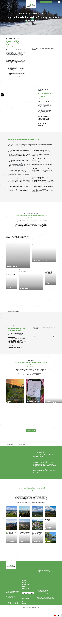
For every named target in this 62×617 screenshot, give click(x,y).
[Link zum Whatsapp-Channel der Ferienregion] (13, 603)
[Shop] (13, 2)
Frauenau (39, 118)
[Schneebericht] (2, 2)
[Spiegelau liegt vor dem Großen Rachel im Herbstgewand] (24, 511)
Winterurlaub (42, 154)
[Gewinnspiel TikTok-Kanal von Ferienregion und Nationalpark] (35, 391)
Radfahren (10, 174)
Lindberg (44, 123)
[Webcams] (10, 2)
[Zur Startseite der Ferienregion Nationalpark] (31, 4)
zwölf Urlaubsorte (36, 170)
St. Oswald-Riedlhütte (45, 122)
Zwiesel (39, 122)
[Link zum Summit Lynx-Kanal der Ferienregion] (19, 603)
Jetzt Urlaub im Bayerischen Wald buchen (13, 76)
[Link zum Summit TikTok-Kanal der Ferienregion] (12, 603)
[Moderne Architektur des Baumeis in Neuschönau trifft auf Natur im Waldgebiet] (50, 276)
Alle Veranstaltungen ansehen (38, 472)
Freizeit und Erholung (24, 190)
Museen (36, 226)
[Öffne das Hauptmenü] (59, 2)
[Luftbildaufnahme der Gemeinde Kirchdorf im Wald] (37, 537)
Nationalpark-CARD (37, 180)
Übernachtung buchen (46, 2)
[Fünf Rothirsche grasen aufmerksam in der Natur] (44, 253)
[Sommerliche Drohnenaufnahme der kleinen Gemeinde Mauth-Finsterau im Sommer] (11, 537)
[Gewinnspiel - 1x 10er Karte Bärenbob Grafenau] (15, 391)
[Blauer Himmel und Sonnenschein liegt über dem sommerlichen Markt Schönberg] (37, 511)
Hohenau (51, 122)
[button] (54, 57)
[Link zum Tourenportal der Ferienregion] (15, 603)
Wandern (10, 165)
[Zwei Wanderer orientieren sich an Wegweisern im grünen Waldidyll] (31, 279)
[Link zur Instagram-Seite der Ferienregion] (8, 603)
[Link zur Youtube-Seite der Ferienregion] (10, 603)
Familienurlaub (18, 181)
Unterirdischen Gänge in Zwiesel (15, 342)
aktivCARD (46, 180)
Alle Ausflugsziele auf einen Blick (14, 347)
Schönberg (40, 123)
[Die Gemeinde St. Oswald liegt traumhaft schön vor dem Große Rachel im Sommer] (50, 524)
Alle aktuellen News (30, 430)
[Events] (6, 2)
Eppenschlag (44, 119)
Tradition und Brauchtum (40, 163)
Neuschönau (44, 118)
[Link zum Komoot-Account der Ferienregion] (17, 603)
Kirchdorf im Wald (49, 120)
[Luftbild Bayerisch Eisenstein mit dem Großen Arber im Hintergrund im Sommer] (50, 511)
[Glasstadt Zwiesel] (11, 511)
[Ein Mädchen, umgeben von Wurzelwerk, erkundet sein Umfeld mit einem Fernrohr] (18, 252)
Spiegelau (43, 120)
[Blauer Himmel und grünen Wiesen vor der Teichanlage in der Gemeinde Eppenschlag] (50, 537)
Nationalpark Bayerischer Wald (22, 155)
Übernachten (44, 189)
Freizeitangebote (41, 226)
